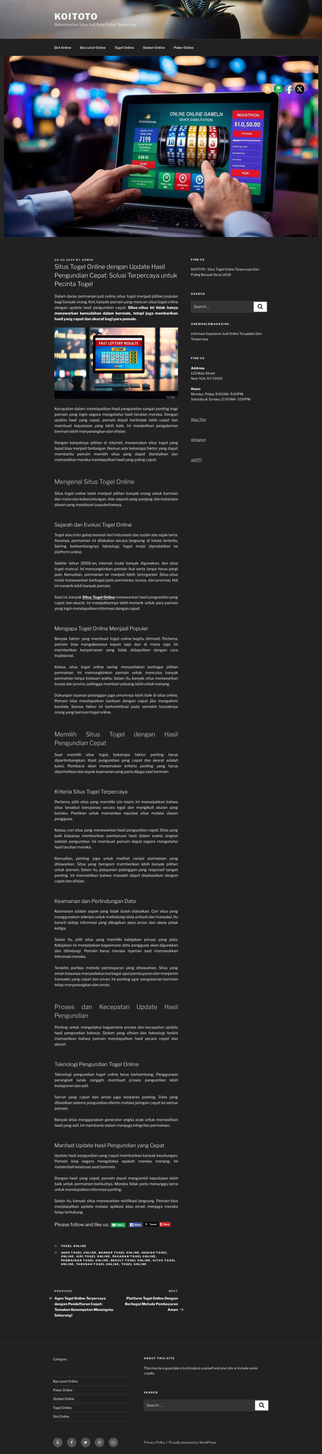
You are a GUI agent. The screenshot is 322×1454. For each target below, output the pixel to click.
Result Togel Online (131, 1260)
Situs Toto (198, 419)
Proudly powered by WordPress (192, 1442)
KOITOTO (76, 16)
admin (87, 260)
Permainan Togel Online (85, 1260)
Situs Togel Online (98, 597)
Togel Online (124, 48)
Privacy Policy (154, 1442)
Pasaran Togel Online (134, 1256)
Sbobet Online (154, 48)
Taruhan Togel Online (97, 1264)
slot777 (196, 460)
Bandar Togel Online (119, 1252)
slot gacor (198, 439)
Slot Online (62, 48)
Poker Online (184, 48)
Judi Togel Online (93, 1256)
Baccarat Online (93, 48)
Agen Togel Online (79, 1252)
